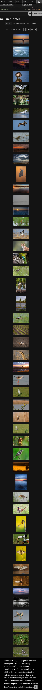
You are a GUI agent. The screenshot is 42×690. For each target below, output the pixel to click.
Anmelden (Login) (7, 4)
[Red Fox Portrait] (21, 246)
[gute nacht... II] (21, 467)
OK (35, 687)
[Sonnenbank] (21, 258)
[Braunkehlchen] (21, 271)
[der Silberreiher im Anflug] (21, 113)
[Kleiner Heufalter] (21, 174)
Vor (28, 29)
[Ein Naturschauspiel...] (21, 211)
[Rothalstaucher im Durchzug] (21, 581)
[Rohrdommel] (21, 355)
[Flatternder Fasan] (21, 509)
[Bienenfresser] (21, 221)
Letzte (33, 29)
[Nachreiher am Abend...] (21, 285)
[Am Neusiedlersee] (21, 64)
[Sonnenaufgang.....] (21, 148)
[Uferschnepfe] (21, 497)
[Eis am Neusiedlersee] (21, 51)
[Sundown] (21, 591)
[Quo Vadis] (21, 330)
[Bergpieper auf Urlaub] (21, 137)
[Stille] (21, 200)
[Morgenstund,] (21, 188)
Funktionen (37, 13)
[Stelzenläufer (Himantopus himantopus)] (21, 380)
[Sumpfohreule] (21, 392)
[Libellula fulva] (21, 524)
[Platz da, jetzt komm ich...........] (21, 89)
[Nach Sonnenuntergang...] (21, 39)
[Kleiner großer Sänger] (21, 417)
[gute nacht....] (21, 482)
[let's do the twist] (21, 342)
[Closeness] (21, 234)
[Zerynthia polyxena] (21, 553)
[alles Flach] (21, 159)
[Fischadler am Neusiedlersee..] (21, 125)
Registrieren (27, 4)
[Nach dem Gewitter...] (21, 303)
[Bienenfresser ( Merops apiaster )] (21, 615)
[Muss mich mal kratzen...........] (21, 76)
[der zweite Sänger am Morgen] (21, 405)
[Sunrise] (21, 367)
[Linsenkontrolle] (21, 539)
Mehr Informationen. (26, 687)
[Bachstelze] (21, 652)
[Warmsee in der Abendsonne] (21, 602)
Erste (13, 29)
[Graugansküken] (21, 100)
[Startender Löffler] (21, 318)
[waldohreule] (21, 441)
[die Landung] (21, 569)
